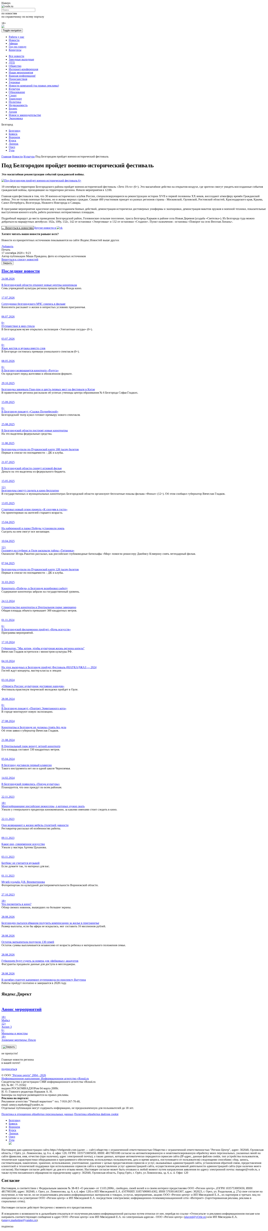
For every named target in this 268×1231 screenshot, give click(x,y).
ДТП (12, 62)
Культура (14, 88)
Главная (6, 156)
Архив (13, 111)
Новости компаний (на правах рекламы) (34, 85)
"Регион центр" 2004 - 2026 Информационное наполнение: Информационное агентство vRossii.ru (45, 1077)
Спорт (13, 95)
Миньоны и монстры (14, 1032)
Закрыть (7, 263)
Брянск (13, 134)
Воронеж (14, 137)
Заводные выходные (21, 59)
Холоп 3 (6, 1025)
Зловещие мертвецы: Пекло (18, 1038)
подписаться (9, 1069)
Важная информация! (22, 75)
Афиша (13, 43)
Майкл (5, 1018)
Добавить (7, 246)
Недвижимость (18, 105)
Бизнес (13, 108)
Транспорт (15, 98)
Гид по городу (17, 46)
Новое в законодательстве (25, 115)
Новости (14, 40)
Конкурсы (15, 49)
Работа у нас (16, 36)
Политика (15, 101)
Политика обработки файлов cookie (96, 1114)
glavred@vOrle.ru (195, 1216)
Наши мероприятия (21, 72)
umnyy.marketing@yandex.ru (19, 1220)
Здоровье (14, 82)
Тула (11, 150)
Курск (12, 140)
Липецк (13, 143)
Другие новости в (45, 227)
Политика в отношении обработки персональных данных (37, 1114)
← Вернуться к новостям (18, 227)
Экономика (16, 118)
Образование (17, 92)
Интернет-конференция (23, 69)
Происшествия (18, 79)
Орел (12, 147)
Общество (15, 65)
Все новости (16, 56)
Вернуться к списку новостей (19, 259)
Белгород (14, 130)
